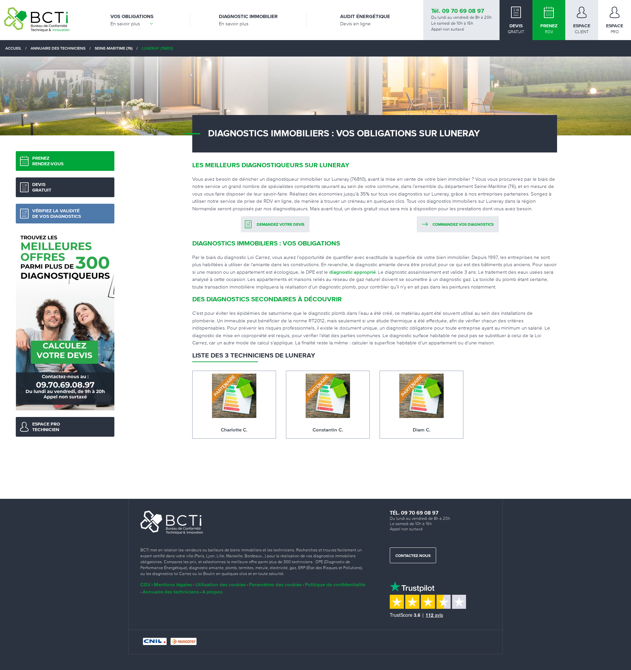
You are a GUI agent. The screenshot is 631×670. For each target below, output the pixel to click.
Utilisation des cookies (220, 584)
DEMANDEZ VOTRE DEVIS (280, 225)
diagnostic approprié (352, 272)
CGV (145, 584)
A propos (212, 591)
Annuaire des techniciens (171, 591)
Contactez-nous (413, 556)
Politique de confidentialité (335, 584)
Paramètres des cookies (275, 584)
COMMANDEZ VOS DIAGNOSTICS (463, 225)
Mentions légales (173, 584)
